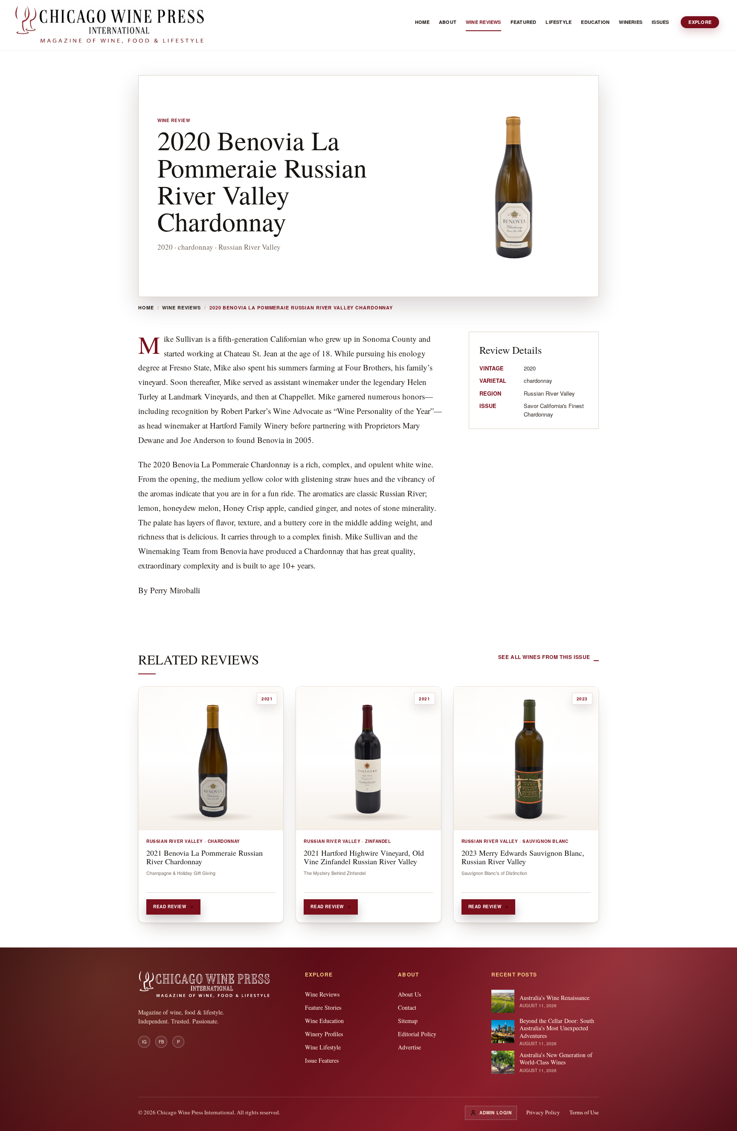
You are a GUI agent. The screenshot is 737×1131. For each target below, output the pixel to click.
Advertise (409, 1047)
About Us (409, 994)
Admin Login (495, 1113)
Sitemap (408, 1021)
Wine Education (324, 1021)
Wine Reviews (181, 308)
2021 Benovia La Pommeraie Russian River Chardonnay (204, 857)
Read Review (169, 906)
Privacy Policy (543, 1112)
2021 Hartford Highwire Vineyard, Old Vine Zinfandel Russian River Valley (364, 857)
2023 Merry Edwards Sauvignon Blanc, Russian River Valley (522, 857)
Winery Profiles (324, 1034)
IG (144, 1042)
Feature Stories (323, 1007)
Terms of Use (584, 1112)
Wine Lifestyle (323, 1047)
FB (161, 1042)
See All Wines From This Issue (544, 657)
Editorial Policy (417, 1034)
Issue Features (322, 1060)
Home (146, 308)
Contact (407, 1007)
